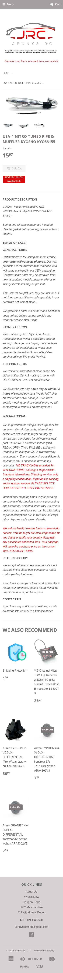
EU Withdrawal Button (31, 912)
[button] (14, 179)
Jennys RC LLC (22, 950)
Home (6, 73)
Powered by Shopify (44, 950)
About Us (31, 891)
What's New (31, 896)
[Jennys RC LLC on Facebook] (31, 935)
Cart (57, 4)
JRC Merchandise (31, 907)
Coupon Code (31, 902)
